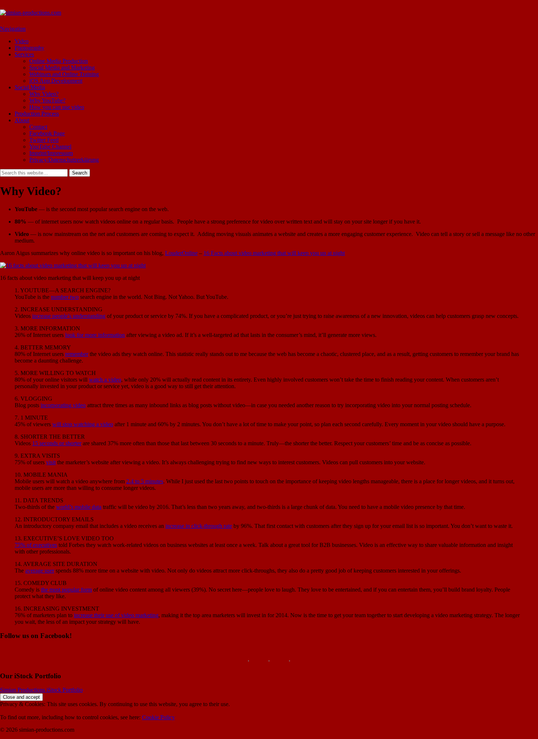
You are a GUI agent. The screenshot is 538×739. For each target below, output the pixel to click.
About (22, 120)
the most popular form (66, 589)
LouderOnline (181, 253)
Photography (29, 48)
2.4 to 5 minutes (144, 481)
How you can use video (56, 107)
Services (24, 54)
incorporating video (63, 405)
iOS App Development (55, 81)
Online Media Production (58, 61)
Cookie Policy (158, 717)
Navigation (13, 29)
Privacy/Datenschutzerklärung (64, 160)
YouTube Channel (50, 146)
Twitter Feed (44, 140)
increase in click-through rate (198, 526)
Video (22, 41)
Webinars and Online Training (64, 74)
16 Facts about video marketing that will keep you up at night (274, 253)
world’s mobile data (78, 507)
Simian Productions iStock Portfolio (41, 690)
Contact (38, 127)
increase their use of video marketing (116, 615)
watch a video (105, 379)
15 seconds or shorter (56, 443)
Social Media (30, 87)
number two (65, 297)
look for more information (95, 335)
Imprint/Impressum (51, 153)
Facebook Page (47, 133)
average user (39, 570)
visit (51, 462)
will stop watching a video (82, 424)
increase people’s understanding (68, 316)
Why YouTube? (47, 100)
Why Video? (44, 94)
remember (76, 354)
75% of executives (36, 545)
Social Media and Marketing (62, 67)
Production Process (37, 113)
